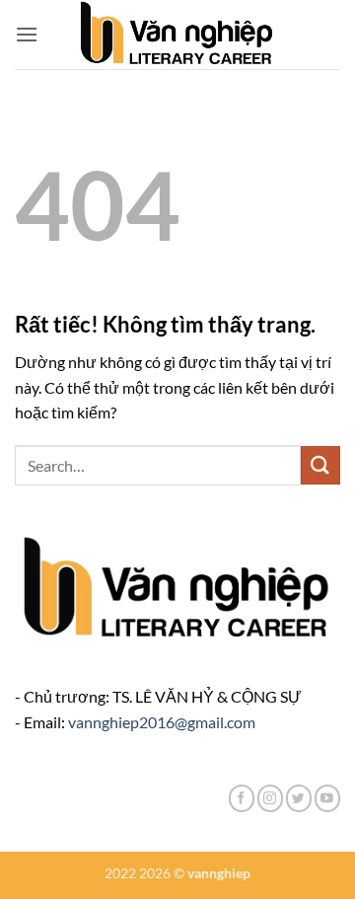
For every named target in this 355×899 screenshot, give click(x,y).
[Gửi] (320, 465)
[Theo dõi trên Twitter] (299, 798)
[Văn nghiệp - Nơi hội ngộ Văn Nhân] (178, 34)
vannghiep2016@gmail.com (161, 721)
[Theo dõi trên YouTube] (327, 798)
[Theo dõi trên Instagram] (270, 798)
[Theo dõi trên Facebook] (241, 798)
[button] (26, 34)
